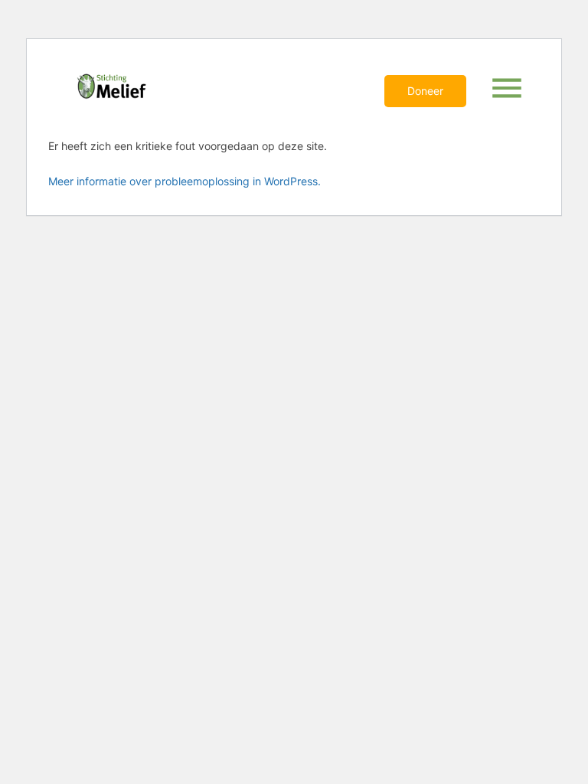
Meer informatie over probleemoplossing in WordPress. (184, 181)
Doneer (425, 90)
